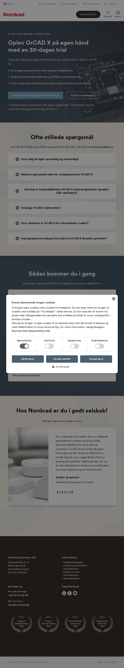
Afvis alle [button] (27, 359)
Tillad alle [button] (96, 358)
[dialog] (62, 334)
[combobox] (113, 298)
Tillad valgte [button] (62, 358)
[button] (62, 368)
